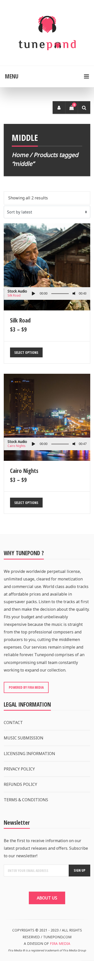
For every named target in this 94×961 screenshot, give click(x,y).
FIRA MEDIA (60, 943)
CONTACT (13, 722)
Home (20, 155)
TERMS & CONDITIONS (26, 800)
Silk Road (14, 295)
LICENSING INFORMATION (29, 753)
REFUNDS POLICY (20, 784)
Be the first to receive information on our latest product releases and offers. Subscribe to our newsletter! (46, 848)
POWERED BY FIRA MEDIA (26, 687)
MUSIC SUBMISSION (23, 738)
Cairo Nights (17, 446)
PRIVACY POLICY (19, 769)
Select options (26, 352)
